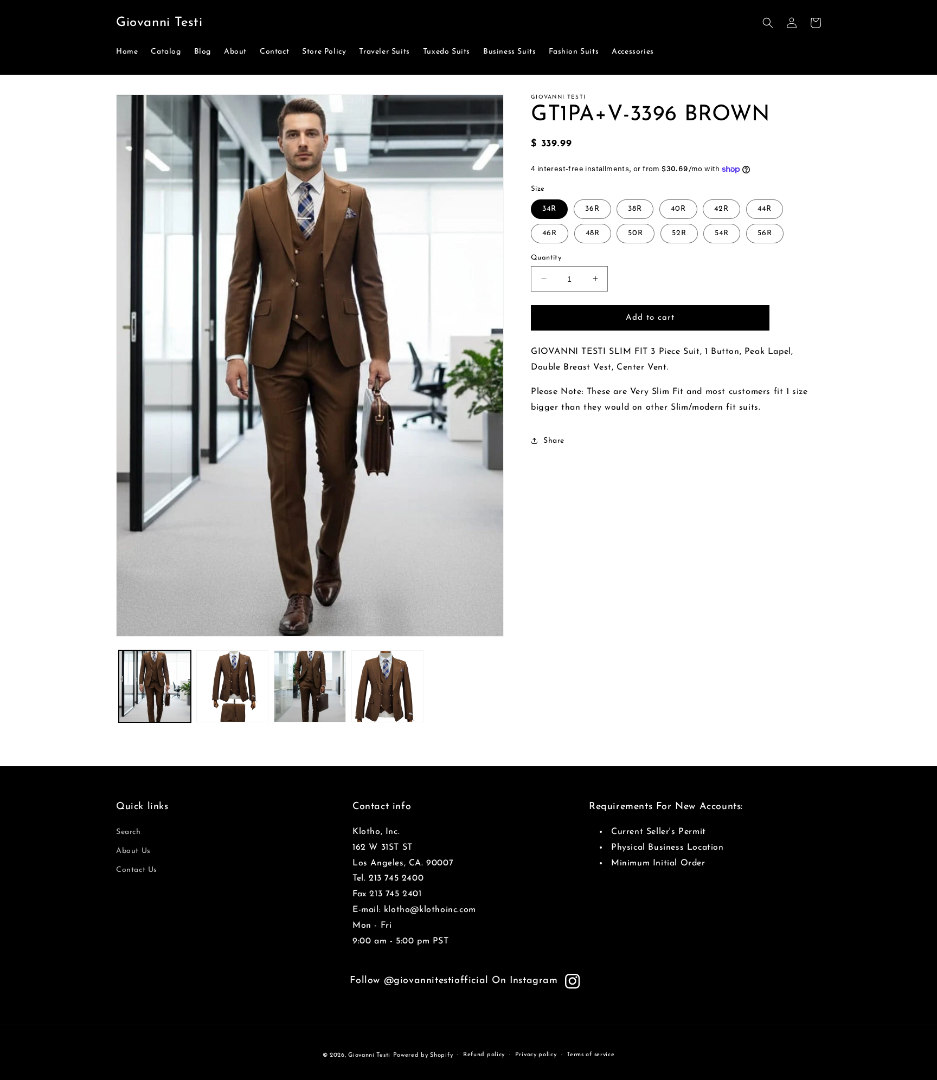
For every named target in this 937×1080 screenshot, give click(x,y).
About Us (133, 851)
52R (679, 233)
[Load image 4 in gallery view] (387, 686)
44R (765, 208)
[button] (768, 23)
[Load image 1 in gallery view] (155, 686)
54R (722, 233)
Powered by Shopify (423, 1055)
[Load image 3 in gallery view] (310, 686)
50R (635, 233)
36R (592, 208)
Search (128, 832)
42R (721, 208)
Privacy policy (536, 1055)
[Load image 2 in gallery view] (232, 686)
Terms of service (590, 1055)
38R (635, 208)
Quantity (546, 257)
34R (549, 208)
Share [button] (553, 440)
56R (765, 233)
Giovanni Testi (369, 1055)
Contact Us (136, 870)
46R (549, 233)
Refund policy (484, 1055)
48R (593, 233)
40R (678, 208)
